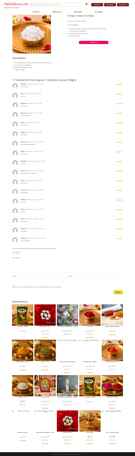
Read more (22, 331)
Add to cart (93, 42)
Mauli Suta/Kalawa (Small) (112, 326)
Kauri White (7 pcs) (45, 326)
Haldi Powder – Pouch (23, 361)
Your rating (16, 252)
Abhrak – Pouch (22, 397)
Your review (16, 258)
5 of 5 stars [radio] (20, 254)
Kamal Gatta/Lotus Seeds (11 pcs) (45, 432)
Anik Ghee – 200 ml (90, 397)
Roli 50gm (90, 326)
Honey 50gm (90, 432)
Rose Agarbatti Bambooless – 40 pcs (67, 326)
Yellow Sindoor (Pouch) (112, 361)
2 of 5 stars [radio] (14, 254)
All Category (99, 12)
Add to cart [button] (45, 334)
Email (70, 276)
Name (14, 276)
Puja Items (36, 12)
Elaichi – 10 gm (45, 361)
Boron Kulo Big (45, 397)
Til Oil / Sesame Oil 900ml (112, 432)
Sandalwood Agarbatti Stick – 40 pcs (67, 397)
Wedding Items (57, 12)
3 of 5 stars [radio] (16, 254)
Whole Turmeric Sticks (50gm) (67, 361)
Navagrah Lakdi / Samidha (90, 361)
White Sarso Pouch (23, 432)
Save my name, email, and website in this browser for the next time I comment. (36, 287)
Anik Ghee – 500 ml (22, 326)
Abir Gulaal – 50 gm (112, 397)
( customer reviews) (80, 21)
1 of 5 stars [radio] (13, 254)
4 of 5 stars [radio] (18, 254)
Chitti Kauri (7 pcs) (68, 432)
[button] (48, 17)
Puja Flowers (78, 12)
